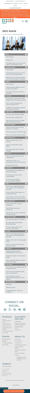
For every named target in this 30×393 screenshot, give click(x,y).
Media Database (6, 324)
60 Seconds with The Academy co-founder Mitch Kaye (15, 171)
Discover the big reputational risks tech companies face (15, 272)
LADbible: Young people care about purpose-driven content (15, 108)
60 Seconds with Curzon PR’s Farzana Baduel (14, 175)
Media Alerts (18, 321)
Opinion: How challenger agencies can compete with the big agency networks (15, 188)
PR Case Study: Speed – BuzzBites (15, 219)
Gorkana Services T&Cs (20, 344)
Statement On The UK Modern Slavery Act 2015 (21, 359)
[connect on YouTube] (19, 309)
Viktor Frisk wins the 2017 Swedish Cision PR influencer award (15, 121)
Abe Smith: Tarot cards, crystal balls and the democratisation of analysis (15, 78)
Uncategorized (10, 281)
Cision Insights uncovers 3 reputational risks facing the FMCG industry (15, 277)
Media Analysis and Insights (7, 328)
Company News (10, 67)
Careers (25, 3)
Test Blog (8, 284)
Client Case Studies (19, 353)
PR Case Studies (10, 217)
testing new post (10, 287)
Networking (5, 344)
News (7, 183)
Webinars (4, 341)
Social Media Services (7, 331)
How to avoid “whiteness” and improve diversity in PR (14, 103)
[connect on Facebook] (10, 309)
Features (8, 96)
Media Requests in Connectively (11, 3)
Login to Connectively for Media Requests (20, 324)
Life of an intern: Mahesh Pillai (14, 117)
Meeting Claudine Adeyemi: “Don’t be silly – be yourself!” (15, 88)
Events (7, 81)
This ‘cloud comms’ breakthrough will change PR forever (16, 267)
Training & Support (6, 366)
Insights (8, 153)
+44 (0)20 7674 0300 (6, 373)
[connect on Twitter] (5, 309)
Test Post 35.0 (10, 57)
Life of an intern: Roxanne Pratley (15, 114)
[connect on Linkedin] (15, 309)
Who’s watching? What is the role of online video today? (16, 261)
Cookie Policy (18, 342)
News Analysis (10, 201)
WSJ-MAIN (9, 31)
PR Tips (7, 231)
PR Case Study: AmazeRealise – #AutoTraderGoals (14, 223)
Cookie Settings (15, 385)
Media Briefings (6, 339)
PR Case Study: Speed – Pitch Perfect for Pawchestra (14, 227)
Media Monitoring (6, 325)
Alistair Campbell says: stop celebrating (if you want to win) (14, 252)
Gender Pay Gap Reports (19, 347)
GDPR (15, 5)
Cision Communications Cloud (6, 321)
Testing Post (9, 60)
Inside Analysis (10, 137)
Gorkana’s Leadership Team (20, 350)
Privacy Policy (18, 341)
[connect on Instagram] (24, 309)
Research (8, 248)
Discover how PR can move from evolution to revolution (15, 128)
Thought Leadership (7, 342)
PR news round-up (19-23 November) (16, 132)
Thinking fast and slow (12, 165)
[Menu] (26, 21)
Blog (21, 3)
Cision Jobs (5, 332)
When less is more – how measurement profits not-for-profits (15, 161)
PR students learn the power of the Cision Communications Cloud (15, 63)
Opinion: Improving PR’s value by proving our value (15, 245)
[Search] (22, 21)
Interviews (9, 168)
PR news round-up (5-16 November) (15, 135)
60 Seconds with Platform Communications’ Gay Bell (13, 180)
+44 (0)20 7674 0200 (15, 8)
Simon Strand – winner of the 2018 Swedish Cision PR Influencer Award (16, 99)
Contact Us (17, 339)
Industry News (10, 124)
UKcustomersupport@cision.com (6, 375)
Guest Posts (9, 112)
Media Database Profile (19, 327)
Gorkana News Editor (18, 34)
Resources (8, 264)
